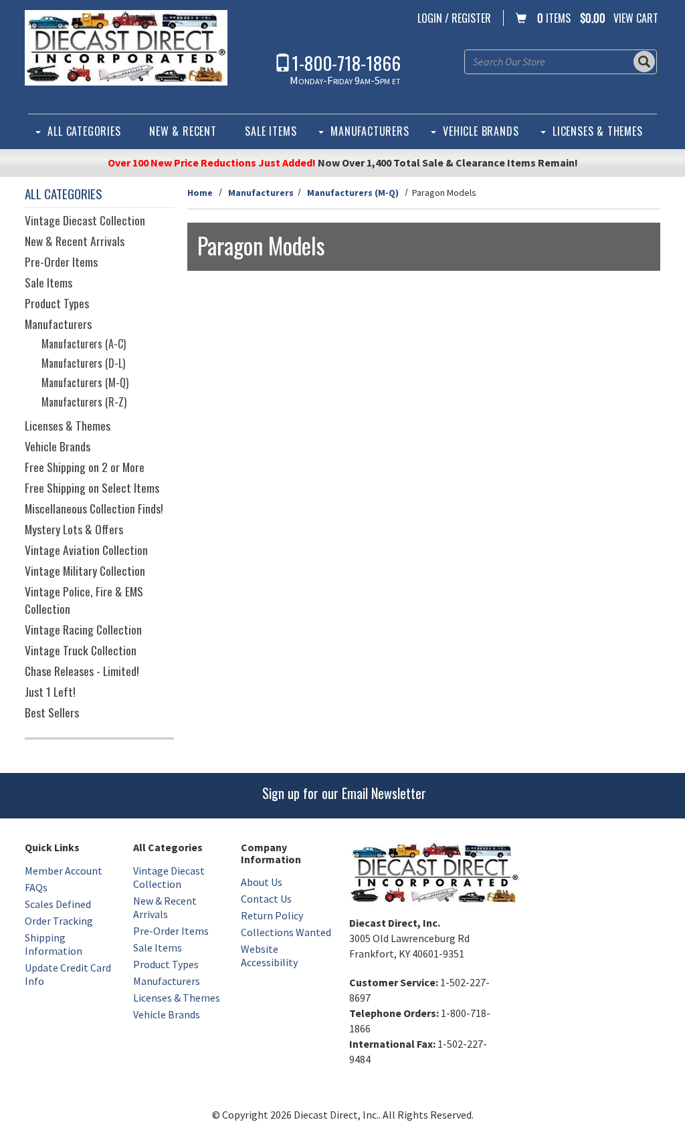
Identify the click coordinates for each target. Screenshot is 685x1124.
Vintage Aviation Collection (86, 549)
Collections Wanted (286, 932)
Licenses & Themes (598, 131)
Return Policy (272, 915)
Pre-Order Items (61, 261)
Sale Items (270, 131)
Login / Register (454, 18)
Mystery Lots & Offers (74, 529)
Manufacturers (369, 131)
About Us (261, 882)
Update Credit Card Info (68, 974)
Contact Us (266, 898)
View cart (635, 18)
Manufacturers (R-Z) (83, 402)
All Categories (83, 131)
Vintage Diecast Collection (85, 220)
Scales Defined (58, 904)
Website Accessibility (269, 955)
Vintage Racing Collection (83, 629)
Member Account (63, 870)
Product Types (57, 303)
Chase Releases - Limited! (82, 670)
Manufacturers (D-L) (83, 363)
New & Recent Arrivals (74, 240)
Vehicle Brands (480, 131)
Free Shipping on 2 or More (84, 466)
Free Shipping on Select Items (92, 487)
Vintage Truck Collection (80, 650)
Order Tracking (59, 920)
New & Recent (183, 131)
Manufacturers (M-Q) (353, 193)
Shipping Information (53, 944)
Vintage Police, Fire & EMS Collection (84, 599)
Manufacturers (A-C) (83, 344)
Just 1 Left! (50, 691)
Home (200, 193)
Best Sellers (52, 712)
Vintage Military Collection (85, 570)
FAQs (36, 887)
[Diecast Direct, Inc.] (126, 48)
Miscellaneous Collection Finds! (94, 508)
